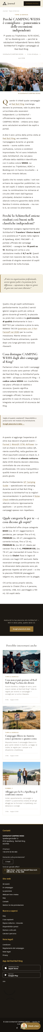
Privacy (5, 955)
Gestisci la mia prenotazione (13, 905)
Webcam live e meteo (10, 894)
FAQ (4, 898)
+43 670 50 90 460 (10, 852)
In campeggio (8, 887)
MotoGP (15, 444)
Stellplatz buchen (32, 3)
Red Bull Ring (18, 104)
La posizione (7, 891)
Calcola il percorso (9, 934)
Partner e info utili (9, 930)
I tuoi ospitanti (8, 919)
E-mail (8, 862)
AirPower (30, 444)
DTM (22, 444)
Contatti (5, 901)
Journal (11, 3)
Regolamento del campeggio (13, 948)
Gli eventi (6, 884)
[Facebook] (17, 1028)
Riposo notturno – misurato (13, 923)
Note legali (7, 952)
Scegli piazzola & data (21, 629)
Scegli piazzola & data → (13, 424)
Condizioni (6, 945)
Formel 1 (7, 444)
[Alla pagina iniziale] (4, 3)
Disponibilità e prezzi (10, 926)
